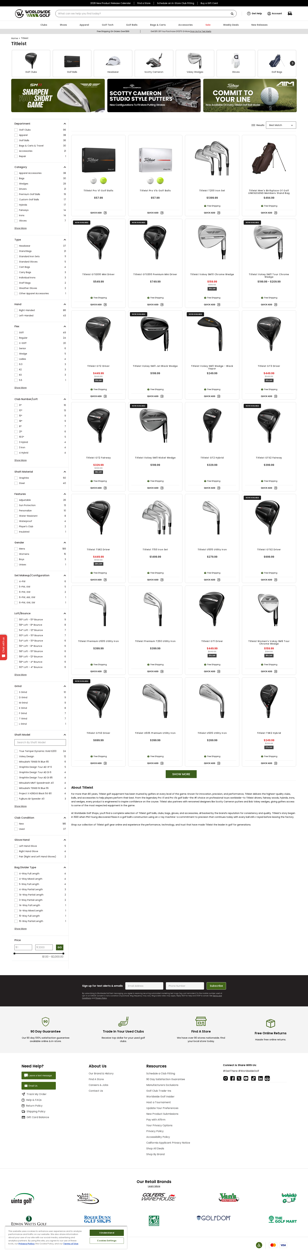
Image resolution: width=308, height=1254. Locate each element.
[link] (58, 95)
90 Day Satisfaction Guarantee (165, 1079)
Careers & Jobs (98, 1085)
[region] (66, 1237)
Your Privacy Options (159, 1125)
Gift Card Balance (38, 1117)
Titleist (24, 38)
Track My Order (37, 1094)
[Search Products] (233, 14)
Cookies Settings (106, 1240)
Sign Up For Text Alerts (200, 31)
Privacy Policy (101, 998)
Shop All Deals (155, 1148)
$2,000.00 (56, 956)
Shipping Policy (36, 1111)
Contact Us (96, 1091)
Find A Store (96, 1079)
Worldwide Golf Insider (160, 1096)
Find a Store (143, 3)
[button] (254, 14)
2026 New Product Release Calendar (110, 3)
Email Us (33, 1085)
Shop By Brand (155, 1154)
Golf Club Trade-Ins (158, 1091)
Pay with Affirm (155, 1119)
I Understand (106, 1232)
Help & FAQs (34, 1100)
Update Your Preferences (162, 1108)
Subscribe (216, 986)
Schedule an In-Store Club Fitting (175, 3)
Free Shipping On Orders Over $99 (113, 31)
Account (277, 13)
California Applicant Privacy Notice (168, 1143)
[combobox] (146, 13)
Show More (20, 228)
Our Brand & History (101, 1073)
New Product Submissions (162, 1114)
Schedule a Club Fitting (160, 1073)
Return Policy (34, 1106)
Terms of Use (70, 1243)
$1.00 (45, 956)
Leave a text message (40, 1075)
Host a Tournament (158, 1102)
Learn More (154, 1186)
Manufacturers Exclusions (162, 1085)
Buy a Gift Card (209, 3)
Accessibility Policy (158, 1137)
